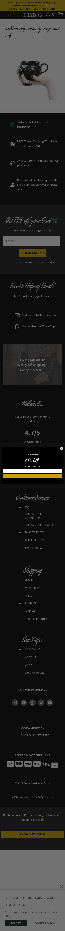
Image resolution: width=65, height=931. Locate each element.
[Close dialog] (61, 448)
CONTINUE (32, 476)
